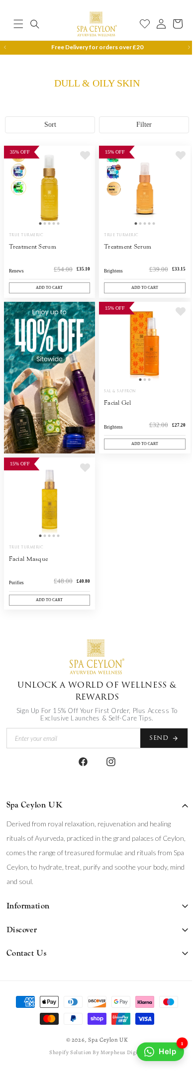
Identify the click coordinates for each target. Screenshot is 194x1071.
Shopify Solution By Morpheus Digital (93, 1052)
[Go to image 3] (47, 239)
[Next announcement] (182, 47)
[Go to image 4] (52, 239)
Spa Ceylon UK (104, 1040)
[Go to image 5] (56, 239)
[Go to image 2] (43, 239)
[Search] (35, 24)
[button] (18, 24)
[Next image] (82, 204)
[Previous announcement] (5, 47)
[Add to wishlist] (82, 174)
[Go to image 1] (38, 239)
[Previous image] (14, 204)
